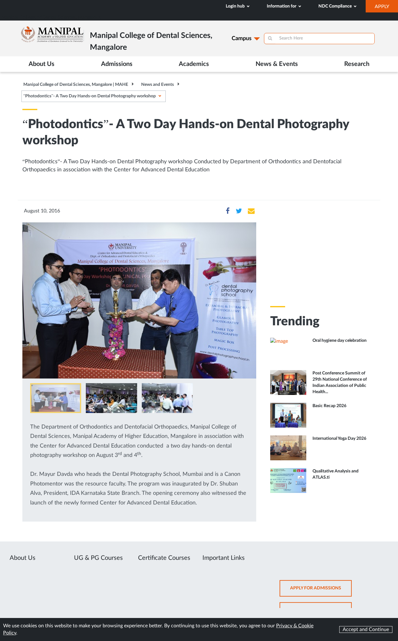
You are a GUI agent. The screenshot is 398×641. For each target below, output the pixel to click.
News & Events (277, 64)
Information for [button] (282, 6)
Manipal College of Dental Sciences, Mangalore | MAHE (75, 84)
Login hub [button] (236, 6)
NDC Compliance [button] (335, 6)
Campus (242, 38)
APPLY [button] (386, 8)
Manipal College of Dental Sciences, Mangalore (51, 17)
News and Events (157, 84)
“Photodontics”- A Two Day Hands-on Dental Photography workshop (89, 96)
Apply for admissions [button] (321, 591)
